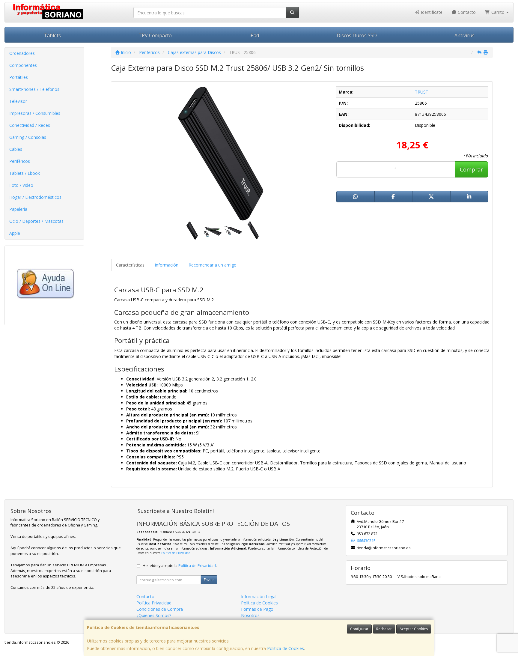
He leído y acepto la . (180, 565)
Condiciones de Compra (159, 609)
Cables (15, 149)
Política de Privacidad (175, 553)
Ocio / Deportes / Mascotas (36, 221)
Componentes (23, 65)
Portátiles (18, 77)
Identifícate (431, 12)
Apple (14, 233)
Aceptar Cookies (414, 628)
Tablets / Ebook (24, 173)
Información (166, 265)
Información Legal (258, 596)
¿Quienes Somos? (153, 615)
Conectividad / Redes (29, 125)
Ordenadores (22, 53)
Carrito (498, 12)
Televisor (18, 101)
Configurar (359, 628)
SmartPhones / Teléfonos (34, 89)
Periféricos (19, 161)
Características (130, 265)
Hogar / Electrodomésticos (35, 197)
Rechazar (384, 628)
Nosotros (250, 615)
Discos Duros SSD (357, 35)
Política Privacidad (153, 603)
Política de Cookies (285, 648)
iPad (254, 35)
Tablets (52, 35)
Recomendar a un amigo (213, 265)
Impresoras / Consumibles (34, 113)
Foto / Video (21, 185)
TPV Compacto (155, 35)
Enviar (209, 579)
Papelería (18, 209)
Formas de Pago (257, 609)
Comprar (471, 169)
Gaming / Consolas (27, 137)
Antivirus (464, 35)
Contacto (466, 12)
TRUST (421, 92)
